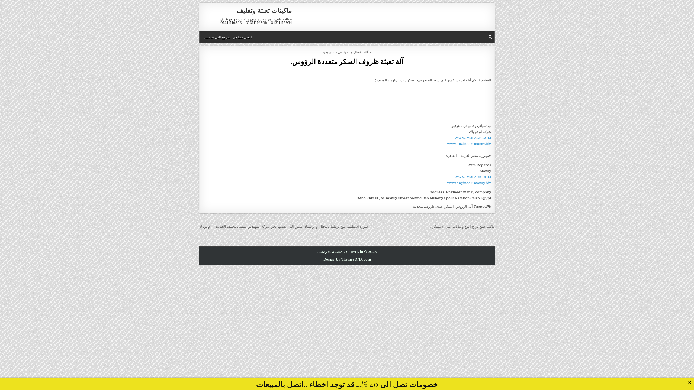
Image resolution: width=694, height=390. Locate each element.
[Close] (689, 382)
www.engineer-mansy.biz (469, 144)
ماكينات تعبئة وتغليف (264, 10)
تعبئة (439, 206)
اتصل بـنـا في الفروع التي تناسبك (228, 37)
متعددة (418, 206)
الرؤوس (461, 206)
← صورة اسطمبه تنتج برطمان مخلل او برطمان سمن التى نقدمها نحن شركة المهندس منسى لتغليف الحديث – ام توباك (285, 227)
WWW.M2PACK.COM (472, 138)
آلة (471, 206)
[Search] (490, 37)
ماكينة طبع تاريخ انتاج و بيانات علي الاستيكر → (461, 227)
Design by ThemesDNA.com (347, 259)
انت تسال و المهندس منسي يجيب (344, 51)
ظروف (430, 206)
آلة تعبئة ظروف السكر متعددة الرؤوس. (347, 61)
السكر (449, 206)
